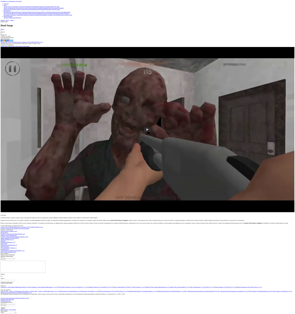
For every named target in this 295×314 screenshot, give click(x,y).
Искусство (61, 12)
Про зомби (39, 8)
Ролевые (40, 6)
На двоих (25, 8)
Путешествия (51, 13)
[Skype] (10, 40)
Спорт (70, 15)
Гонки (10, 6)
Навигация (32, 12)
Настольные (27, 6)
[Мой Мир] (6, 40)
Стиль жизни (19, 13)
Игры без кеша (53, 8)
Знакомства (32, 15)
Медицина (26, 13)
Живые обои (12, 17)
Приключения (31, 9)
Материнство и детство (62, 15)
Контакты (11, 299)
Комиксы (26, 15)
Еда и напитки (8, 13)
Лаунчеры (6, 17)
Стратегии (21, 6)
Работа (62, 13)
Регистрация (12, 309)
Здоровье (50, 15)
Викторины (48, 9)
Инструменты (44, 13)
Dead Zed (3, 241)
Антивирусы (38, 12)
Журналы (31, 13)
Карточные (7, 9)
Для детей (56, 6)
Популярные (60, 8)
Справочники (20, 15)
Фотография (37, 13)
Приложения (12, 298)
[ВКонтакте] (1, 40)
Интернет (19, 12)
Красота (55, 12)
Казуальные (13, 9)
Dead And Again (5, 246)
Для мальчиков (12, 8)
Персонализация (20, 298)
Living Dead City (5, 249)
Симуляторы (15, 6)
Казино (37, 9)
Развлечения (38, 15)
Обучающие (42, 9)
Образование (67, 12)
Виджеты (18, 17)
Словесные (24, 9)
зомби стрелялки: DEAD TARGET (10, 238)
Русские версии (32, 8)
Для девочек (19, 8)
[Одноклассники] (4, 40)
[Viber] (8, 40)
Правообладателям (5, 301)
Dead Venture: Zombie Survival (8, 252)
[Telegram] (12, 40)
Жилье (13, 13)
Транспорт (13, 15)
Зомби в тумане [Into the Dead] (9, 235)
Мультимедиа (7, 12)
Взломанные (45, 8)
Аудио (54, 15)
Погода (44, 12)
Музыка (18, 9)
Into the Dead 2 (4, 232)
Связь (47, 12)
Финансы (45, 15)
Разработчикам (4, 299)
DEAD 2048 (4, 243)
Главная (3, 20)
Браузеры (66, 13)
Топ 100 (27, 298)
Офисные (13, 12)
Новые (52, 6)
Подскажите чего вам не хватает (20, 228)
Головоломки (34, 6)
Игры (7, 20)
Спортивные (46, 6)
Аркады (6, 6)
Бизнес (51, 12)
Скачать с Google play (6, 228)
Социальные (25, 12)
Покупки (57, 13)
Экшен (6, 8)
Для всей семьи (56, 9)
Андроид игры (4, 298)
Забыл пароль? (4, 309)
